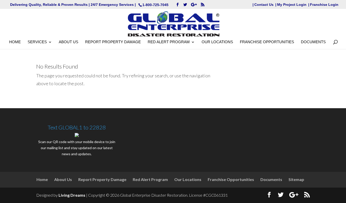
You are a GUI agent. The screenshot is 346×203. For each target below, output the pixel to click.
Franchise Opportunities (267, 42)
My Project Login (291, 5)
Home (15, 42)
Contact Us (264, 5)
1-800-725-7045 (155, 5)
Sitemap (296, 179)
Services (37, 42)
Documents (313, 42)
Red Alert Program (169, 42)
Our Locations (217, 42)
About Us (68, 42)
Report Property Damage (113, 42)
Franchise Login (324, 5)
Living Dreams (72, 195)
